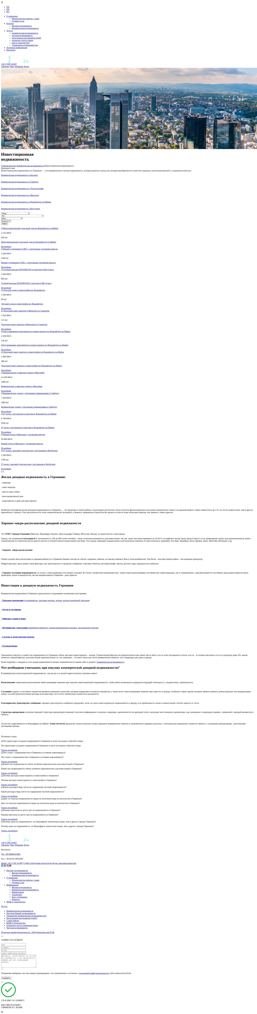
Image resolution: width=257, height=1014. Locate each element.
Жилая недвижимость (22, 873)
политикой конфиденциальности (94, 973)
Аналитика (17, 894)
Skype (26, 66)
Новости (16, 899)
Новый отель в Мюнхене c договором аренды (22, 444)
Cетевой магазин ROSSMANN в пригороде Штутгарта (26, 283)
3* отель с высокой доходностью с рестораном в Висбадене (28, 464)
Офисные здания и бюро (14, 619)
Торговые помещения (12, 600)
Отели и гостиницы (11, 609)
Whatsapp (19, 66)
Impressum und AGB (45, 932)
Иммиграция (18, 892)
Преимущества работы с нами (25, 880)
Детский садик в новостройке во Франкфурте (22, 304)
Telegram (5, 66)
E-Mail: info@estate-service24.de (37, 863)
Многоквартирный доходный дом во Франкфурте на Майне (28, 242)
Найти (4, 224)
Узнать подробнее (9, 750)
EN (7, 7)
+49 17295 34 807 (9, 64)
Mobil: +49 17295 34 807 (12, 863)
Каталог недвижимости (17, 870)
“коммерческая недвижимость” (110, 662)
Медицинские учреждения (15, 628)
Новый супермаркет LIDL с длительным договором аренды (28, 263)
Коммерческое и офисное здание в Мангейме (21, 386)
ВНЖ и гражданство (15, 902)
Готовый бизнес (10, 646)
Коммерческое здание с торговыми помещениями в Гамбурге (29, 407)
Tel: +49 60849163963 (10, 854)
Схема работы (12, 920)
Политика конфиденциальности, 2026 (18, 932)
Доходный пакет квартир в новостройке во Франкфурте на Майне (31, 366)
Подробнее (6, 246)
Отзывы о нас (18, 882)
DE (7, 9)
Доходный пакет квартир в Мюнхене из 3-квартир (24, 324)
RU (8, 12)
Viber (12, 66)
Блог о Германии (19, 897)
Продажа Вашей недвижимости (20, 913)
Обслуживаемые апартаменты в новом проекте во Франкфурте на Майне (34, 345)
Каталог (10, 23)
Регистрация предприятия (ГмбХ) (21, 918)
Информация (12, 885)
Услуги (9, 31)
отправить (6, 978)
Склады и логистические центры (18, 637)
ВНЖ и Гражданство (15, 923)
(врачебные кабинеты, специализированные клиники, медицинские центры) (63, 628)
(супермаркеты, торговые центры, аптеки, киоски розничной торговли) (56, 600)
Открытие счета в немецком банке (22, 925)
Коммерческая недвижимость (25, 875)
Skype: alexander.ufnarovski (64, 863)
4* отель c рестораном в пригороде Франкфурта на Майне (27, 427)
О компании (12, 16)
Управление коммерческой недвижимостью (26, 916)
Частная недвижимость (17, 928)
